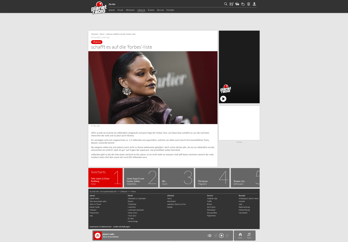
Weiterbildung (244, 210)
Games (170, 207)
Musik (120, 10)
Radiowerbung (244, 207)
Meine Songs (133, 221)
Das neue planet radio (98, 201)
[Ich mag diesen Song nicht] (226, 235)
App (91, 216)
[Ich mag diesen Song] (216, 235)
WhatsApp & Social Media (248, 198)
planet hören (94, 198)
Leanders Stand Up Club (176, 204)
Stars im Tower (95, 204)
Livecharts (132, 207)
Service (160, 10)
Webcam (249, 3)
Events (151, 10)
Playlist (231, 3)
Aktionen (130, 10)
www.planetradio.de (108, 191)
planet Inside (95, 207)
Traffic (237, 3)
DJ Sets (131, 218)
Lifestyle (141, 10)
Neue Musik (132, 213)
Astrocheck (171, 201)
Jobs (240, 204)
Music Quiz (132, 216)
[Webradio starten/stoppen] (221, 235)
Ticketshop (132, 204)
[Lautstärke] (209, 235)
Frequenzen (94, 213)
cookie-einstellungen (121, 227)
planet (112, 10)
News (102, 34)
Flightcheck (211, 216)
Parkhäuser (211, 210)
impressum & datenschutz (100, 227)
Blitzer (209, 204)
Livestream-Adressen (136, 210)
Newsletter (243, 213)
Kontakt (170, 10)
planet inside (254, 3)
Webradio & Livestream (137, 198)
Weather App (212, 198)
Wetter (243, 3)
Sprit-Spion (211, 207)
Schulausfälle (212, 213)
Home (240, 238)
